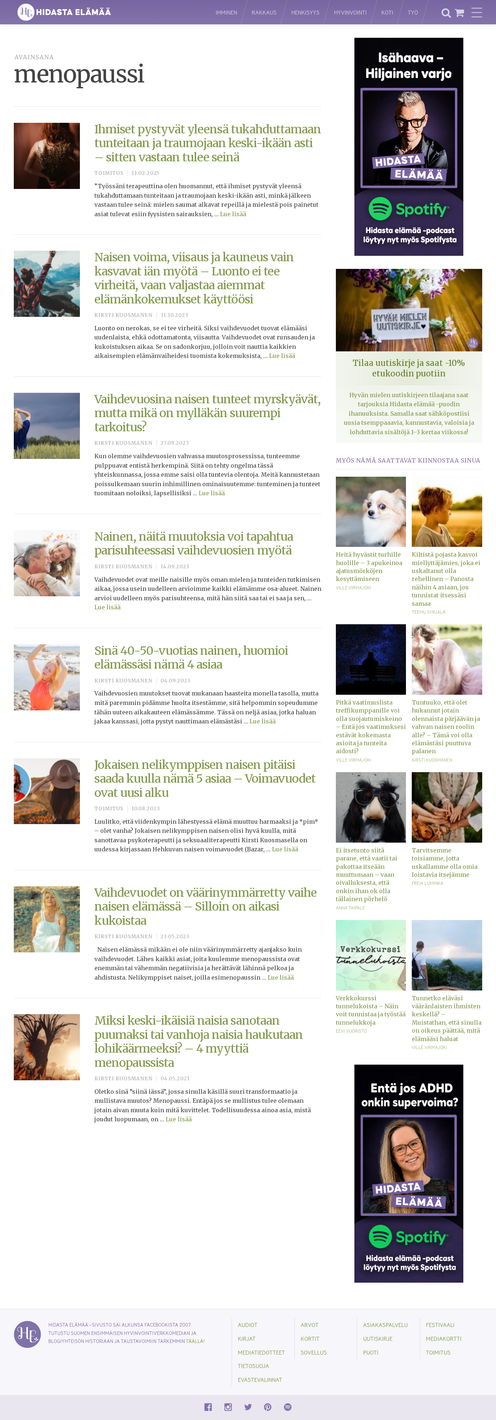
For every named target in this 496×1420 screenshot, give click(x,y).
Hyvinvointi (350, 12)
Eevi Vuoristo (351, 1031)
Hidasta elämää (107, 12)
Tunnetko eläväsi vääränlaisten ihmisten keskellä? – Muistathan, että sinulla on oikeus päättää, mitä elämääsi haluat (446, 1018)
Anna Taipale (350, 907)
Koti (387, 12)
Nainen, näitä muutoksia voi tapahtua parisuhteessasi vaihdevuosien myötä (193, 543)
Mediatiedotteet (261, 1352)
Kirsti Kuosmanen (123, 315)
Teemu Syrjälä (429, 612)
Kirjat (247, 1338)
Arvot (309, 1324)
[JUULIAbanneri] (408, 1173)
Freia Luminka (427, 883)
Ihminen (226, 12)
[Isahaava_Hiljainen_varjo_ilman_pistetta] (408, 146)
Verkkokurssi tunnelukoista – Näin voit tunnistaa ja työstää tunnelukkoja (371, 1010)
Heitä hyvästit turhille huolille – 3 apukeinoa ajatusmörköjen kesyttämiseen (369, 566)
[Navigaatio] (476, 12)
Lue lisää (233, 214)
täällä (194, 1341)
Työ (413, 12)
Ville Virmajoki (353, 587)
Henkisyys (305, 12)
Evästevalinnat (260, 1379)
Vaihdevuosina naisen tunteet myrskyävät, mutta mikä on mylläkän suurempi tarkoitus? (207, 413)
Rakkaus (264, 12)
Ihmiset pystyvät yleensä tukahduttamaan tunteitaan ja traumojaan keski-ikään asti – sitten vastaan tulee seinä (207, 143)
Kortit (310, 1338)
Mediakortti (444, 1338)
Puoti (370, 1352)
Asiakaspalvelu (385, 1324)
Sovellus (314, 1352)
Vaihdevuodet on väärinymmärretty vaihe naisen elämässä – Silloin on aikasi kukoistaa (205, 907)
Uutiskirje (378, 1338)
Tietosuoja (253, 1365)
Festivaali (440, 1324)
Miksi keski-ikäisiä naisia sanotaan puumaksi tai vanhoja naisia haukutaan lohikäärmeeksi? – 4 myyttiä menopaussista (198, 1041)
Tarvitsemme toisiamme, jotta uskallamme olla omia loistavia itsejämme (444, 862)
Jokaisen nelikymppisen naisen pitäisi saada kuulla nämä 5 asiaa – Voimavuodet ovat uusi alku (205, 779)
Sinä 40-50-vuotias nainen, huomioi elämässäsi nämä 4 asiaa (191, 658)
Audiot (247, 1324)
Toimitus (108, 173)
